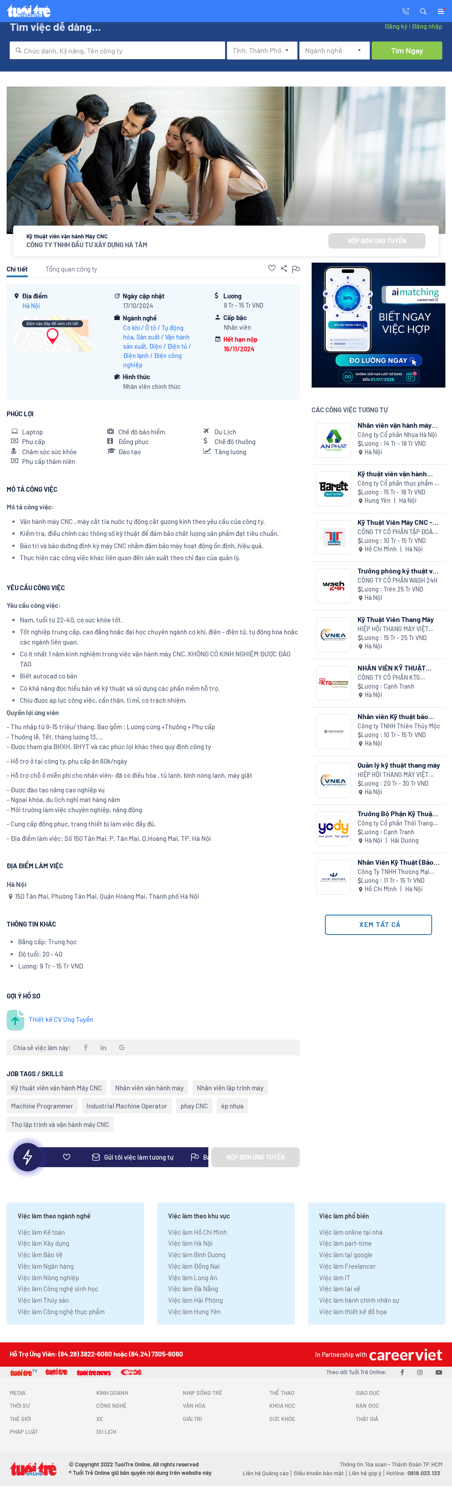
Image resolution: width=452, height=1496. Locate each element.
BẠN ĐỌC (367, 1405)
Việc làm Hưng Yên (194, 1311)
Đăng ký (395, 26)
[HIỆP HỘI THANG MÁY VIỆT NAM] (333, 635)
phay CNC (194, 1106)
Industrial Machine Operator (127, 1106)
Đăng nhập (427, 26)
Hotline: (413, 1473)
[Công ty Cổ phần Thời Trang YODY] (333, 829)
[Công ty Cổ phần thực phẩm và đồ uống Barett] (333, 489)
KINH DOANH (112, 1392)
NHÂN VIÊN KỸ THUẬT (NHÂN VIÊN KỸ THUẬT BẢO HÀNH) (393, 667)
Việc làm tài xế (339, 1289)
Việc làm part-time (345, 1243)
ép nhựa (232, 1106)
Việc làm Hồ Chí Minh (197, 1232)
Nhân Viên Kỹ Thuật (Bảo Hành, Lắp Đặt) (395, 862)
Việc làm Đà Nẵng (193, 1289)
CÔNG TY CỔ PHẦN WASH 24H (397, 580)
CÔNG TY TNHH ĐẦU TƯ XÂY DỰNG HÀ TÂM (86, 245)
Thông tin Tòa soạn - (366, 1464)
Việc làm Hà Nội (190, 1243)
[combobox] (117, 50)
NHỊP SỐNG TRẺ (202, 1392)
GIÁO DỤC (368, 1392)
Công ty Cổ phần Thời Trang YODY (395, 823)
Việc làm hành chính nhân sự (359, 1300)
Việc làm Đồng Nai (194, 1266)
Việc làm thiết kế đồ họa (353, 1311)
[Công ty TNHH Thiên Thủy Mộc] (333, 732)
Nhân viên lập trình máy (230, 1088)
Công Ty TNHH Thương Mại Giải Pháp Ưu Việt (393, 872)
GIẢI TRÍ (192, 1418)
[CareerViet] (404, 1354)
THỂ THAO (281, 1392)
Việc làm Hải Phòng (195, 1300)
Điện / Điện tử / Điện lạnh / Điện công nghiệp (157, 356)
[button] (423, 11)
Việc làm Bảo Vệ (40, 1255)
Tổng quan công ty (71, 269)
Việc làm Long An (192, 1277)
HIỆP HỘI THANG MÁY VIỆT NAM (393, 629)
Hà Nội (31, 305)
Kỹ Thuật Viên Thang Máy (396, 619)
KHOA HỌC (282, 1405)
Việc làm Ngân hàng (46, 1266)
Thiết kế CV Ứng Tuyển (61, 1019)
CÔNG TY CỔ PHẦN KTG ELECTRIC (389, 678)
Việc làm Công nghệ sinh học (58, 1289)
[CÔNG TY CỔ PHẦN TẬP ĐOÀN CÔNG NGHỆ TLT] (333, 537)
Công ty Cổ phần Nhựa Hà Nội (397, 434)
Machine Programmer (42, 1106)
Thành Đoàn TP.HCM (417, 1464)
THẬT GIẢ (367, 1418)
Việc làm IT (334, 1277)
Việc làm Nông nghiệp (48, 1277)
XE (99, 1418)
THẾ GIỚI (20, 1418)
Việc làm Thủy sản (43, 1300)
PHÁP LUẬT (24, 1431)
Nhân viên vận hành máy (149, 1088)
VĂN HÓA (194, 1405)
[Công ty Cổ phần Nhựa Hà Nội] (333, 440)
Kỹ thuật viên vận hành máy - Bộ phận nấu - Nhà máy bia (395, 473)
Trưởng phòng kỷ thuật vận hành (399, 570)
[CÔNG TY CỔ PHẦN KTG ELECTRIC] (333, 683)
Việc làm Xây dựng (43, 1243)
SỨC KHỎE (282, 1418)
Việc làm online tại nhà (351, 1232)
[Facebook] (402, 1372)
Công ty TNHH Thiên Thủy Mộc (399, 726)
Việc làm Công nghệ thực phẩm (61, 1311)
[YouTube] (439, 1372)
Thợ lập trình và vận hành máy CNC (60, 1124)
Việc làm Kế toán (41, 1232)
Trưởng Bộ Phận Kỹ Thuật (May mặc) (396, 813)
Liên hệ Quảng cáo (266, 1473)
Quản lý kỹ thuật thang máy (399, 765)
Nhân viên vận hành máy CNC (395, 425)
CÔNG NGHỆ (111, 1405)
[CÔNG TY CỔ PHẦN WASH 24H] (333, 586)
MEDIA (18, 1392)
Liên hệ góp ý (365, 1473)
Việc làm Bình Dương (197, 1255)
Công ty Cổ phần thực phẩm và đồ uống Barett (399, 483)
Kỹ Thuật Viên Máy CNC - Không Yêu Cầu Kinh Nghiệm (395, 522)
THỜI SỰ (20, 1405)
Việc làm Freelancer (347, 1266)
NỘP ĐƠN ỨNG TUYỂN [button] (377, 241)
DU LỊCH (106, 1431)
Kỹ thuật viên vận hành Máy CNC (56, 1088)
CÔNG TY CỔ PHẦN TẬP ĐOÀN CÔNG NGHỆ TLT (397, 532)
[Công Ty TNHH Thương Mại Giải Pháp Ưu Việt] (333, 877)
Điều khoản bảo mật (319, 1473)
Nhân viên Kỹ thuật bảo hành (393, 716)
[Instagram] (419, 1372)
